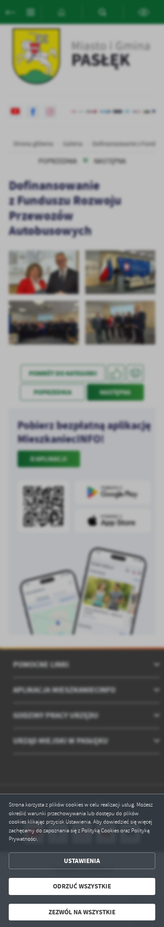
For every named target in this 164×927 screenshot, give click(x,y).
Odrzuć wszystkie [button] (82, 886)
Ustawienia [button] (82, 860)
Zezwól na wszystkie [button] (82, 912)
